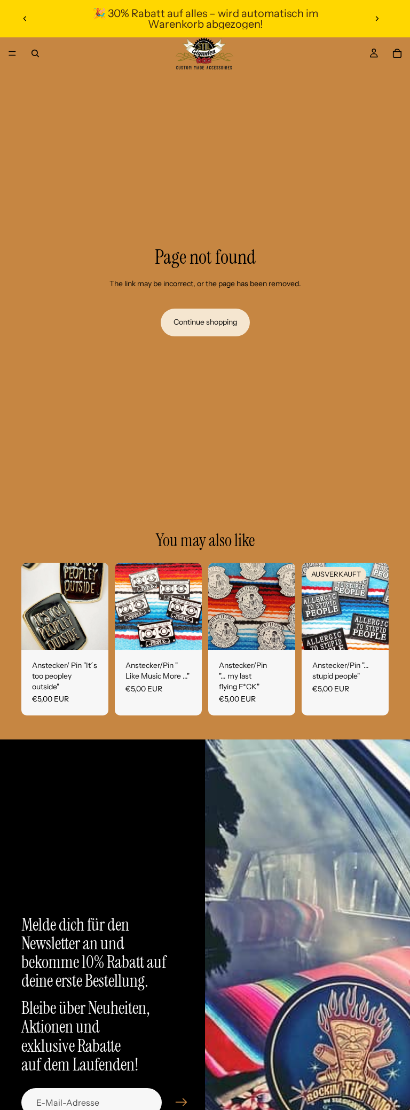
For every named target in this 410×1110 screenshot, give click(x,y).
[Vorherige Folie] (25, 18)
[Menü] (12, 53)
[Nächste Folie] (377, 18)
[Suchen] (35, 53)
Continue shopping (205, 322)
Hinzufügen (100, 633)
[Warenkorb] (397, 53)
